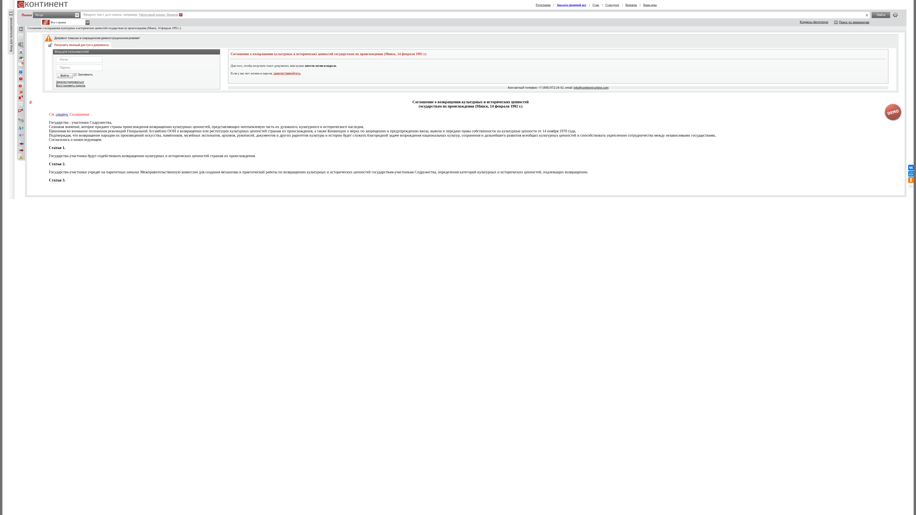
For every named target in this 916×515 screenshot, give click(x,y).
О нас (596, 5)
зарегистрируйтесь (287, 73)
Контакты (631, 5)
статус (62, 114)
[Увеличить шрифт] (21, 128)
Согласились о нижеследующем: (75, 140)
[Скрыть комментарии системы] (21, 65)
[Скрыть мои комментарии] (21, 105)
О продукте (612, 5)
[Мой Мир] (911, 174)
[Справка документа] (21, 78)
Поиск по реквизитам (854, 22)
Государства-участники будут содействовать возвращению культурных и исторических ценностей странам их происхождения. (152, 156)
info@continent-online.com (591, 87)
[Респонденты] (21, 150)
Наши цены (650, 5)
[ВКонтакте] (911, 167)
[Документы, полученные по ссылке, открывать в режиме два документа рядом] (21, 36)
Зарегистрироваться (70, 82)
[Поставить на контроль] (21, 85)
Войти (65, 75)
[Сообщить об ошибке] (21, 157)
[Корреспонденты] (21, 143)
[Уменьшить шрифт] (21, 135)
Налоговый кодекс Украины (158, 14)
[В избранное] (21, 91)
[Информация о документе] (21, 71)
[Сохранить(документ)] (21, 45)
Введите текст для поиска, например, (130, 14)
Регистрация (543, 5)
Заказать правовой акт (571, 5)
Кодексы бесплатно (814, 22)
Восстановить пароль (70, 85)
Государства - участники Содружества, (80, 122)
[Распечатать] (21, 51)
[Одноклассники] (911, 180)
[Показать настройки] (895, 15)
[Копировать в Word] (21, 58)
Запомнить (85, 74)
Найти (881, 15)
